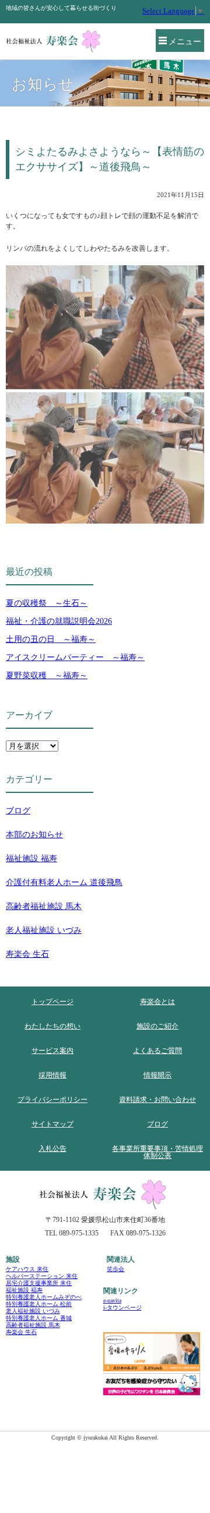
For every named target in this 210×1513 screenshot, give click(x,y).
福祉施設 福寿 (31, 858)
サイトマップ (53, 1124)
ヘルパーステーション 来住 (42, 1276)
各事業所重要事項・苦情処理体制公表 (157, 1152)
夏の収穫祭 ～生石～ (47, 603)
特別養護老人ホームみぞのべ (44, 1297)
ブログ (18, 810)
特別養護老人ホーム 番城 (39, 1318)
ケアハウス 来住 (27, 1269)
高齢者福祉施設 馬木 (44, 906)
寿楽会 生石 (27, 954)
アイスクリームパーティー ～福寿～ (75, 657)
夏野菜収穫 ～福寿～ (47, 675)
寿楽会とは (157, 1002)
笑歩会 (115, 1269)
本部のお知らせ (34, 834)
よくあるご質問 (157, 1051)
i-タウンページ (122, 1307)
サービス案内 (53, 1051)
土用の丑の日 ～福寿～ (51, 639)
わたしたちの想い (52, 1026)
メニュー (185, 41)
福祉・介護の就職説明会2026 (59, 621)
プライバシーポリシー (53, 1100)
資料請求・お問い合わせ (157, 1100)
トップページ (53, 1002)
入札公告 (52, 1149)
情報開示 (158, 1075)
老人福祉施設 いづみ (44, 930)
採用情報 (52, 1075)
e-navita (112, 1300)
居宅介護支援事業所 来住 (39, 1283)
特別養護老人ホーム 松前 (39, 1304)
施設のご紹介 (157, 1026)
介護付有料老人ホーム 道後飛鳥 (64, 882)
